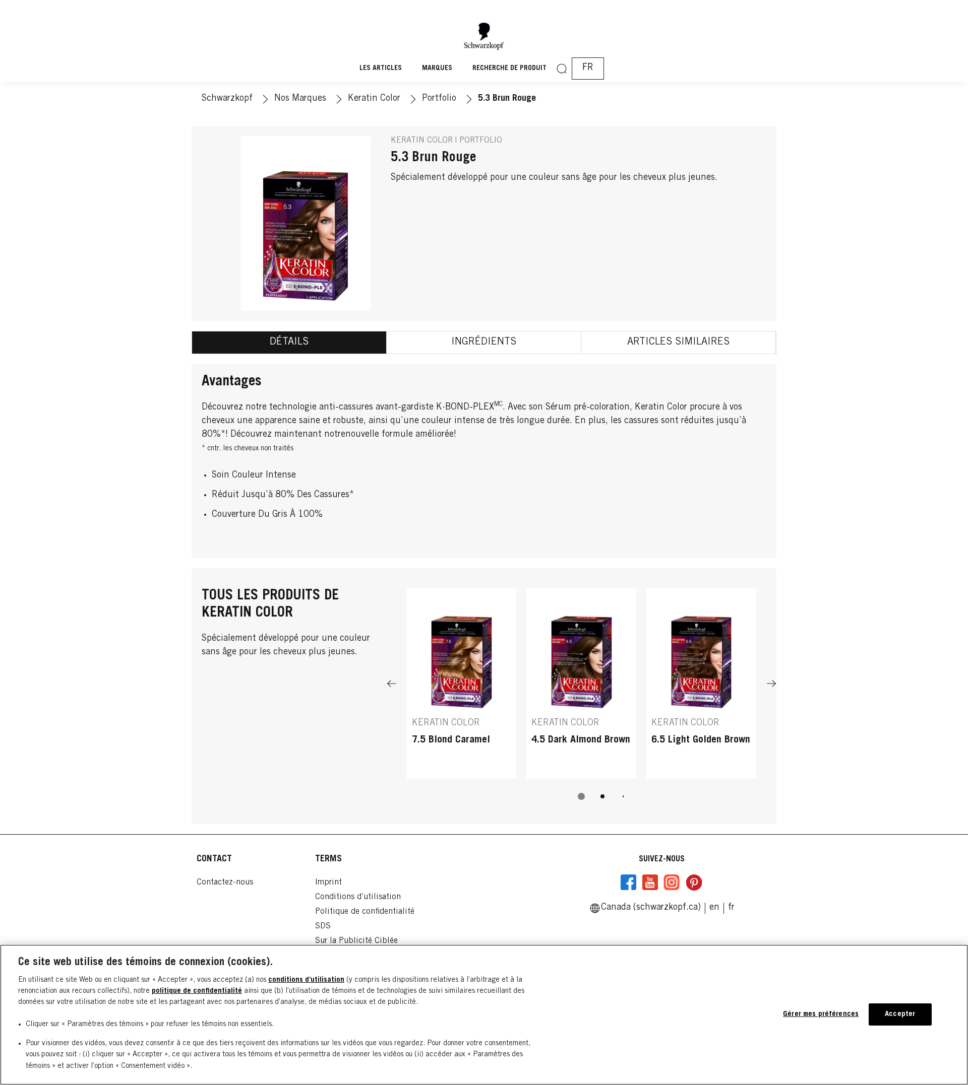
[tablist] (581, 796)
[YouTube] (650, 882)
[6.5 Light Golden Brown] (701, 683)
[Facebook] (629, 882)
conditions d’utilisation (306, 980)
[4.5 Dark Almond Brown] (581, 683)
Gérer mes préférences (821, 1014)
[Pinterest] (693, 882)
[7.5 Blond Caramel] (462, 683)
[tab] (289, 342)
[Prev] (392, 683)
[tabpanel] (484, 461)
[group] (581, 700)
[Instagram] (671, 882)
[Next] (771, 683)
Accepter (900, 1014)
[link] (714, 907)
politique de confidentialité (197, 991)
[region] (484, 1014)
